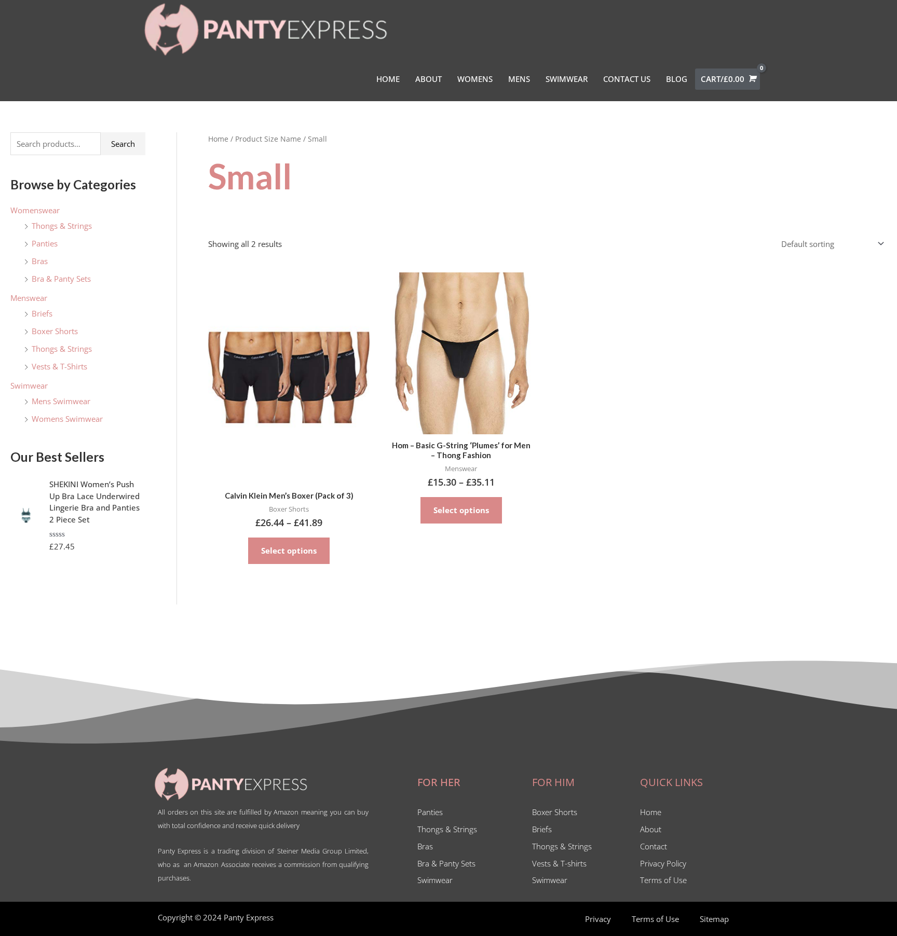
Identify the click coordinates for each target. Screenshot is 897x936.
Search (123, 144)
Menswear (28, 298)
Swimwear (29, 385)
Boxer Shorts (55, 331)
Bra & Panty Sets (61, 278)
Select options (289, 550)
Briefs (42, 313)
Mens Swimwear (61, 401)
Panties (45, 243)
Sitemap (714, 919)
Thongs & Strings (62, 226)
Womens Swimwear (67, 419)
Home (218, 139)
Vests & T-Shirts (59, 366)
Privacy (598, 919)
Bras (40, 261)
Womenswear (35, 210)
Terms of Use (655, 919)
